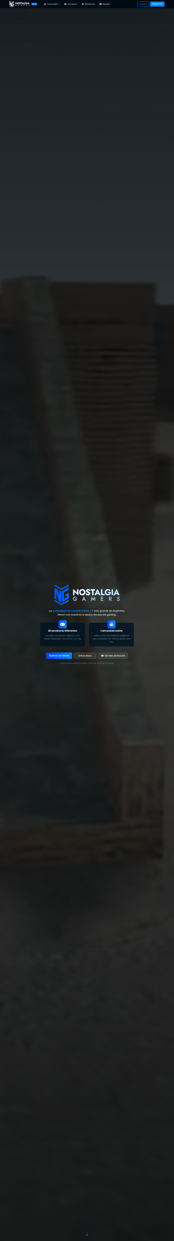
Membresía (90, 4)
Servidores (72, 4)
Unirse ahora (84, 655)
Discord (106, 4)
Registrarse (157, 4)
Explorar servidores (59, 655)
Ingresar (143, 4)
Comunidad (52, 4)
